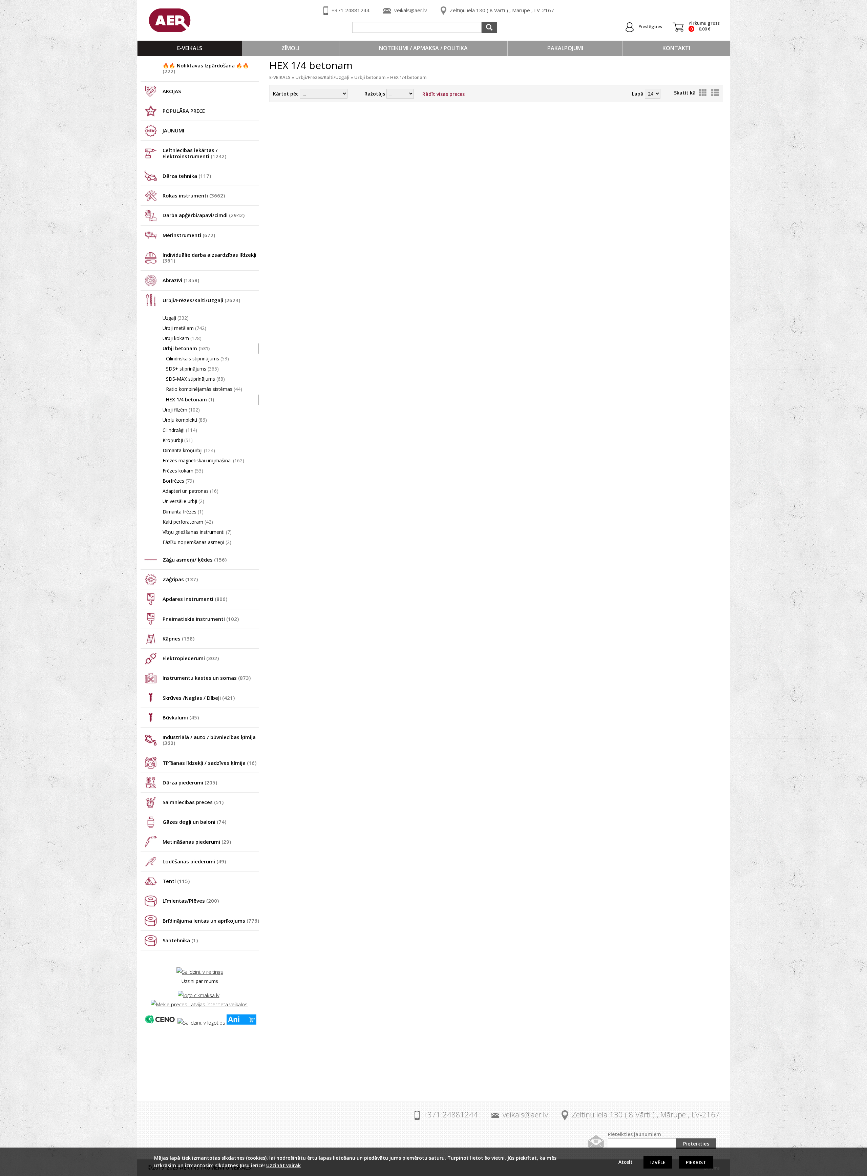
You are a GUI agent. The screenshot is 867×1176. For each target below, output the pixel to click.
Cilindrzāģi (180, 430)
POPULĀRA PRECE (184, 110)
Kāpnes (178, 638)
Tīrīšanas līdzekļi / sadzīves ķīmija (209, 762)
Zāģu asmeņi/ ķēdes (195, 559)
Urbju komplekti (185, 420)
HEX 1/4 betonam (190, 399)
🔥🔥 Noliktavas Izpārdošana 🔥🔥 (206, 68)
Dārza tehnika (187, 175)
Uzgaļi (176, 318)
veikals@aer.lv (410, 10)
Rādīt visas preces (443, 94)
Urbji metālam (184, 328)
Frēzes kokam (183, 470)
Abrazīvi (181, 280)
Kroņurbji (178, 440)
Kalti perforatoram (188, 522)
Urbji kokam (182, 338)
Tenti (176, 881)
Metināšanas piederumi (197, 841)
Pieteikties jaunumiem (634, 1134)
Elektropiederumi (191, 658)
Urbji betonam (186, 348)
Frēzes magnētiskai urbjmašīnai (203, 460)
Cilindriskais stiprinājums (197, 358)
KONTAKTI (676, 48)
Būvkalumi (181, 717)
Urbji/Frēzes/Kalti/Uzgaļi (201, 300)
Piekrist (696, 1162)
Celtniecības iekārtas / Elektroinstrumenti (194, 153)
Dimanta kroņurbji (189, 450)
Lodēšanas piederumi (194, 861)
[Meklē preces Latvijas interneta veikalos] (199, 1004)
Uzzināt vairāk (283, 1165)
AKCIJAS (172, 91)
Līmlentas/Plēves (191, 900)
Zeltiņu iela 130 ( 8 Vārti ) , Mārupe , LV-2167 (502, 10)
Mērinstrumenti (189, 235)
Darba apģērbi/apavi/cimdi (204, 215)
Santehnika (180, 940)
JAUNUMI (173, 130)
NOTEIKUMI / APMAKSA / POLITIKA (423, 48)
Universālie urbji (183, 501)
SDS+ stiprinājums (192, 368)
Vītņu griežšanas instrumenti (197, 532)
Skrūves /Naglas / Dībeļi (199, 697)
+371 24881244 (350, 10)
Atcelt (625, 1162)
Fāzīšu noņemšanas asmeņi (197, 542)
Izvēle (657, 1162)
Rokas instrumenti (194, 195)
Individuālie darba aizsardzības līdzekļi (209, 257)
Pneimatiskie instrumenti (201, 618)
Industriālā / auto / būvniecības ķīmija (209, 740)
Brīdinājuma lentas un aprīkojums (211, 920)
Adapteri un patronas (190, 491)
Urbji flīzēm (181, 409)
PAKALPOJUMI (565, 48)
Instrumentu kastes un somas (207, 677)
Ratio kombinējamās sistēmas (204, 389)
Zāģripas (180, 579)
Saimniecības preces (193, 802)
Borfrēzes (178, 481)
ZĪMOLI (290, 48)
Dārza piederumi (190, 782)
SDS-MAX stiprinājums (195, 379)
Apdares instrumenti (195, 598)
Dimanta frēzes (183, 511)
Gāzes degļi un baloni (194, 821)
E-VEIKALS (189, 48)
